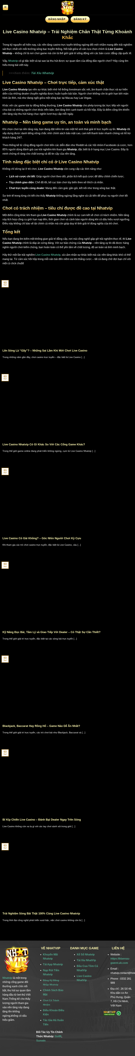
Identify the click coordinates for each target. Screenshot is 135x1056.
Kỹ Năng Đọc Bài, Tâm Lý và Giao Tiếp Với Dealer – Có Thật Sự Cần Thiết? (51, 632)
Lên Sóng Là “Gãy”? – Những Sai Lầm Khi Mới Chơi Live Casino (44, 350)
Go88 (58, 1036)
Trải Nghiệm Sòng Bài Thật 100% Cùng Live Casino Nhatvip (41, 913)
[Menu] (5, 7)
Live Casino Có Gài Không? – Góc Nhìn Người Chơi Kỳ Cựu (41, 538)
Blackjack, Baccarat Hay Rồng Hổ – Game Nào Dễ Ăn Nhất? (41, 726)
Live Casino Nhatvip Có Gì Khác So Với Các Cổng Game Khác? (43, 444)
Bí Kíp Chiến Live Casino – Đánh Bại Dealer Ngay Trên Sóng (41, 819)
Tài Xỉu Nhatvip (42, 73)
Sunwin (41, 1040)
